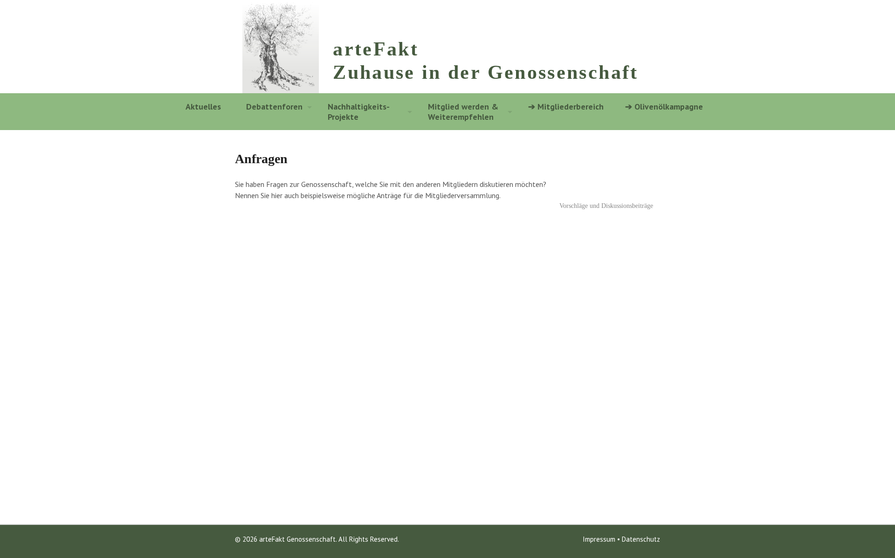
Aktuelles (203, 106)
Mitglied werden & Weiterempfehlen (463, 111)
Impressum (599, 539)
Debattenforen (274, 106)
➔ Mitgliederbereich (566, 106)
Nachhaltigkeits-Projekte (359, 111)
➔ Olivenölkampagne (661, 106)
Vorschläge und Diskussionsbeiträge (607, 205)
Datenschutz (641, 539)
